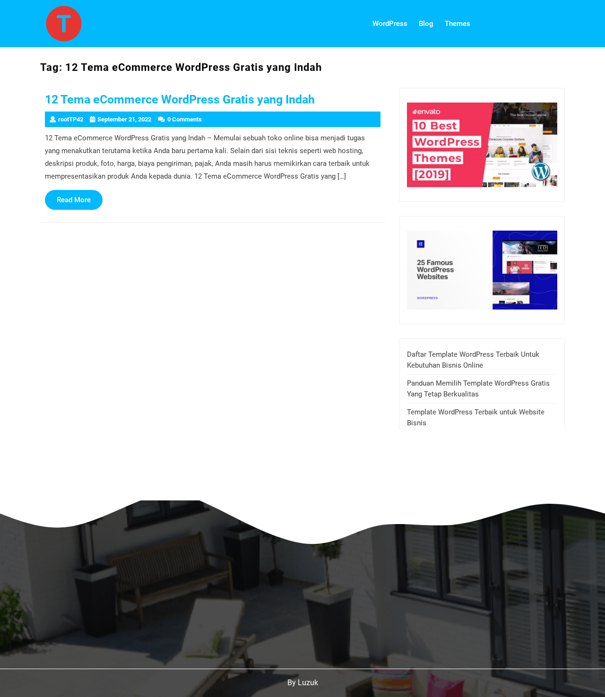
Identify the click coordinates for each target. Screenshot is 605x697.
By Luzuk (302, 682)
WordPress (389, 23)
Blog (426, 23)
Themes (457, 23)
